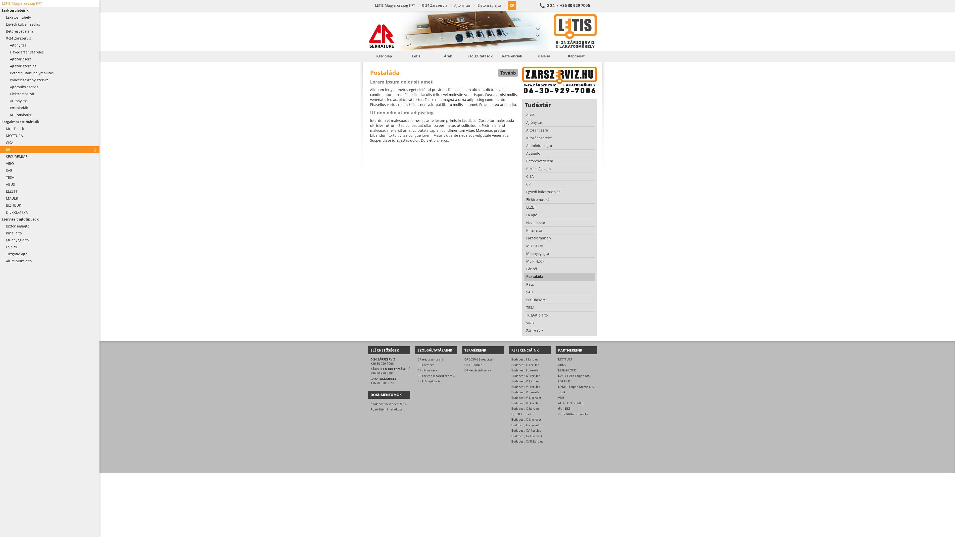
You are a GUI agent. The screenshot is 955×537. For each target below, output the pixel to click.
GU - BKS (564, 408)
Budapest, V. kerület (525, 381)
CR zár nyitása (427, 370)
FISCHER (564, 381)
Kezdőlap (384, 56)
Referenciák (512, 56)
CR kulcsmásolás (429, 381)
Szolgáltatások (480, 56)
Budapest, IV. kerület (525, 376)
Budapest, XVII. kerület (526, 436)
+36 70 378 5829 (382, 383)
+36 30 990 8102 (382, 373)
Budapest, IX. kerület (525, 403)
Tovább (508, 73)
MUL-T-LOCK (567, 370)
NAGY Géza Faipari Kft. (574, 376)
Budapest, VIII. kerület (526, 398)
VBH (561, 398)
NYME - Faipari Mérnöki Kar (577, 387)
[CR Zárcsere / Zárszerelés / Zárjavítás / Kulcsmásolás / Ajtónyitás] (482, 31)
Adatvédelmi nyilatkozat (387, 409)
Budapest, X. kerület (525, 408)
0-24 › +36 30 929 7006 (568, 5)
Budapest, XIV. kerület (526, 425)
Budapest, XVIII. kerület (527, 441)
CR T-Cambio (473, 365)
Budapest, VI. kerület (525, 387)
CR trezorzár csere (430, 359)
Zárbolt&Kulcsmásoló (573, 414)
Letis (416, 56)
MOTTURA (565, 359)
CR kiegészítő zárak (477, 370)
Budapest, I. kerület (524, 359)
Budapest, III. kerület (525, 370)
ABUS (562, 365)
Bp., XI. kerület (521, 414)
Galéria (544, 56)
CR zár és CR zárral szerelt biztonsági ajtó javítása (452, 376)
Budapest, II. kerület (525, 365)
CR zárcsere (426, 365)
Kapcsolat (576, 56)
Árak (448, 56)
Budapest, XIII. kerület (526, 419)
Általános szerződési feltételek (392, 404)
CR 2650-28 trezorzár (479, 359)
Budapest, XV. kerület (526, 430)
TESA (561, 392)
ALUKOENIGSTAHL (571, 403)
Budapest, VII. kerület (525, 392)
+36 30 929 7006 (382, 363)
